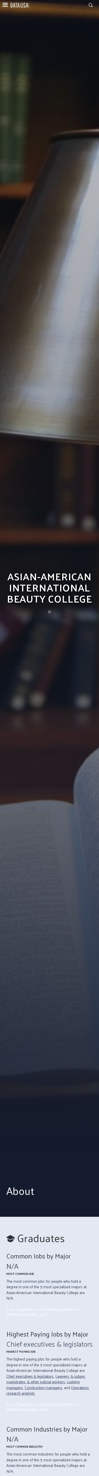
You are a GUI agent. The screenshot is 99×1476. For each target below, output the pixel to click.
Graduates (41, 1238)
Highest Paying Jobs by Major (47, 1334)
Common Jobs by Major (38, 1256)
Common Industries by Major (47, 1429)
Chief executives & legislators (49, 1343)
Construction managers (43, 1387)
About (20, 1191)
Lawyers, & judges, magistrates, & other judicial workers (46, 1379)
